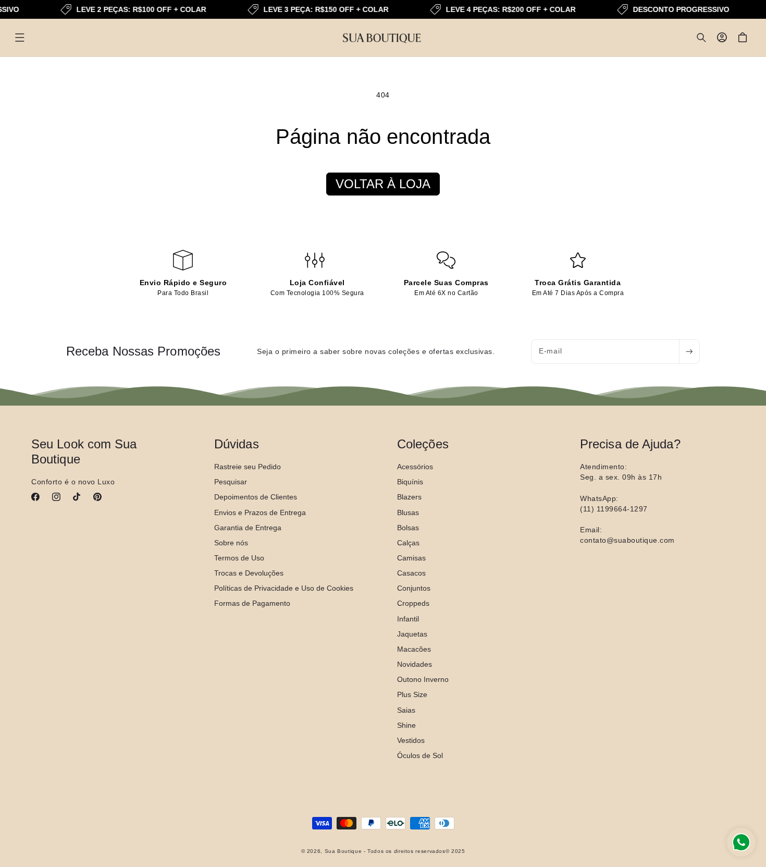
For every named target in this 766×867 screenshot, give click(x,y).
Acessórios (415, 466)
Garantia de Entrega (247, 527)
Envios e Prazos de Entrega (260, 512)
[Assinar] (689, 351)
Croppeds (413, 603)
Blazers (409, 497)
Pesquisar (230, 482)
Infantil (408, 618)
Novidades (414, 664)
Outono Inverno (423, 679)
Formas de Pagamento (252, 603)
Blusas (408, 512)
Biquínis (410, 482)
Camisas (411, 557)
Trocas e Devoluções (248, 573)
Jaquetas (412, 633)
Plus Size (412, 694)
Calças (408, 542)
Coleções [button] (423, 444)
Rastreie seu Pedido (247, 466)
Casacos (411, 573)
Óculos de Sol (420, 755)
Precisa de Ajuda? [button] (630, 444)
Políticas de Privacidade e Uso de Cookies (283, 588)
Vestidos (411, 740)
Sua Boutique (343, 851)
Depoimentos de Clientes (255, 497)
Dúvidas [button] (236, 444)
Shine (406, 725)
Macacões (414, 648)
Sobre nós (231, 542)
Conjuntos (413, 588)
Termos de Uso (239, 557)
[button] (19, 37)
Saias (406, 709)
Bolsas (408, 527)
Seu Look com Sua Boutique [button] (84, 451)
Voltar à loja (383, 184)
